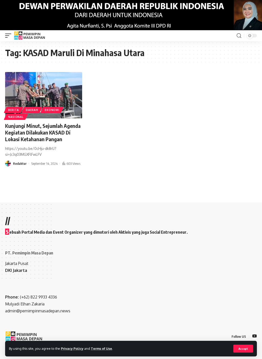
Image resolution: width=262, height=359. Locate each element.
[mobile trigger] (9, 35)
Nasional (16, 116)
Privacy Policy (72, 348)
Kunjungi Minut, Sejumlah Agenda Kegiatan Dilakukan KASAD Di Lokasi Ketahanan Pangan (43, 132)
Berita (13, 109)
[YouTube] (254, 336)
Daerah (32, 109)
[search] (239, 36)
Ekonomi (52, 109)
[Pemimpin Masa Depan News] (30, 35)
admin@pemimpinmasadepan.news (37, 310)
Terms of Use (101, 348)
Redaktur (20, 163)
